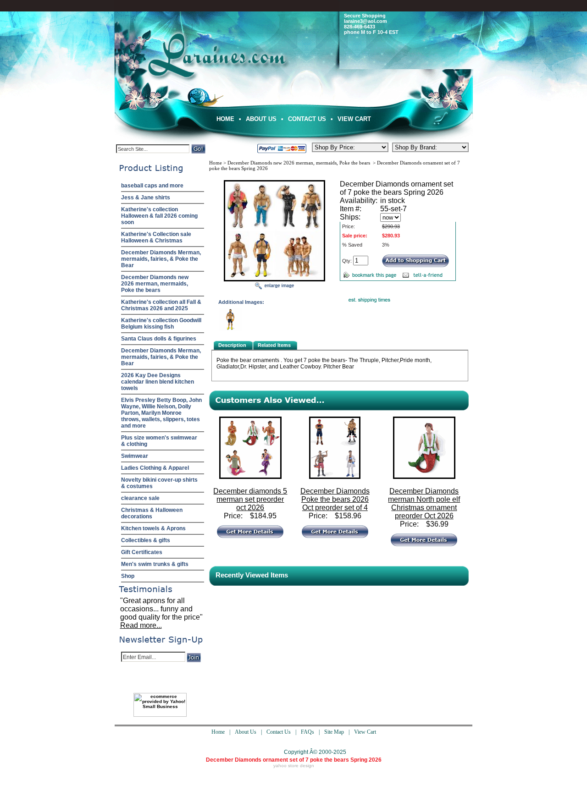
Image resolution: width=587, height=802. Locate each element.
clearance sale (140, 498)
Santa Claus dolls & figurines (158, 338)
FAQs (307, 732)
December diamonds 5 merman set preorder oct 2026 (250, 499)
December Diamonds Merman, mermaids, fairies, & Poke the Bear (161, 259)
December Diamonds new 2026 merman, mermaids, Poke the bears (154, 283)
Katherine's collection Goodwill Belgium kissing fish (161, 323)
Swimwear (134, 456)
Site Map (334, 732)
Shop (127, 576)
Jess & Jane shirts (145, 197)
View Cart (354, 118)
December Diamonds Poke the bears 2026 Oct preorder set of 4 (335, 499)
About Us (261, 118)
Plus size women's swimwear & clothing (159, 440)
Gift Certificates (141, 552)
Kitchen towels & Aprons (153, 528)
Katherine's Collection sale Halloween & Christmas (156, 237)
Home (225, 118)
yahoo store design (293, 765)
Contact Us (307, 118)
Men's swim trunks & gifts (154, 564)
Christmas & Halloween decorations (152, 513)
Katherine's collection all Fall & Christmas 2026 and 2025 (161, 305)
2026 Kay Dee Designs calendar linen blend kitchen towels (157, 381)
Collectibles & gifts (145, 540)
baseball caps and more (152, 185)
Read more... (141, 625)
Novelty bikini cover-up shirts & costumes (159, 483)
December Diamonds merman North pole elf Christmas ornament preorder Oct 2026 (424, 503)
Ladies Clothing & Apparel (155, 468)
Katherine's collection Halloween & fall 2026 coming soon (159, 215)
